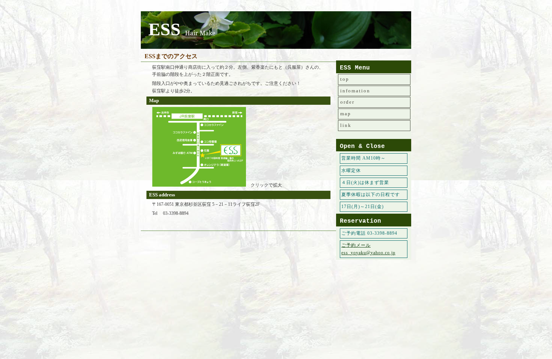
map (345, 113)
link (345, 125)
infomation (355, 91)
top (344, 79)
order (347, 102)
